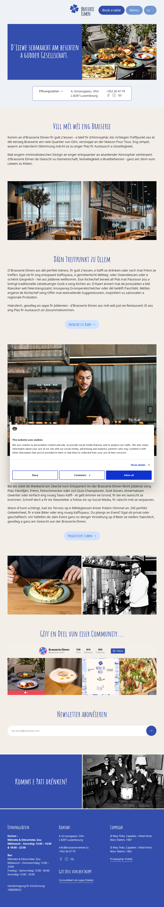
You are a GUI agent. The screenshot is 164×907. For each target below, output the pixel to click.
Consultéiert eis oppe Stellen (76, 880)
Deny (35, 475)
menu (134, 10)
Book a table (111, 10)
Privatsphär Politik (121, 859)
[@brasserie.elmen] (43, 651)
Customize (80, 475)
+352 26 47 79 (116, 91)
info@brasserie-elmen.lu (74, 847)
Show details (138, 465)
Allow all (129, 475)
